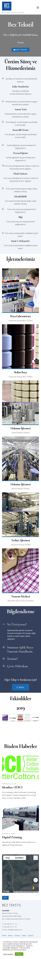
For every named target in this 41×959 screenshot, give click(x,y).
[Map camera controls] (35, 880)
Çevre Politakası (17, 666)
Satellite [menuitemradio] (19, 858)
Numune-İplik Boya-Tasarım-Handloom (20, 649)
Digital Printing (12, 837)
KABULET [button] (19, 954)
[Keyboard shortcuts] (15, 892)
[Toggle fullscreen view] (35, 858)
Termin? (12, 659)
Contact (30, 935)
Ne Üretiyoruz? (17, 624)
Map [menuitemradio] (8, 858)
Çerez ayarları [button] (8, 954)
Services (17, 935)
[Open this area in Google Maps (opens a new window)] (6, 891)
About (10, 935)
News (24, 935)
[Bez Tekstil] (6, 9)
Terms (36, 892)
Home (4, 935)
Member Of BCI (12, 787)
